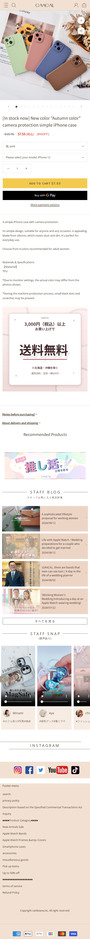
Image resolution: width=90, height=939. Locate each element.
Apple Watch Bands (15, 833)
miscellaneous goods (15, 860)
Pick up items (11, 866)
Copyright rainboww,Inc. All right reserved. (45, 910)
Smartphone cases (14, 846)
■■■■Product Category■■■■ (20, 820)
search (7, 794)
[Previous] (8, 106)
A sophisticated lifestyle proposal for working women (60, 516)
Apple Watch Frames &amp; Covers (24, 840)
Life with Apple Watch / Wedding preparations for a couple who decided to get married (62, 544)
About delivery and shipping (20, 423)
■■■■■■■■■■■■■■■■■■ (18, 879)
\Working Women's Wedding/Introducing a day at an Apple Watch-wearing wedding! (62, 599)
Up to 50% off (11, 873)
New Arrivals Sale (13, 827)
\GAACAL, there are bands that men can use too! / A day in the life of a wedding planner (61, 571)
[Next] (81, 106)
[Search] (14, 5)
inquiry (7, 814)
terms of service (12, 886)
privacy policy (11, 800)
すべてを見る (45, 621)
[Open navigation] (6, 5)
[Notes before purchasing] (18, 414)
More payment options (45, 204)
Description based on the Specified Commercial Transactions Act (42, 807)
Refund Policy (11, 892)
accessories (10, 853)
